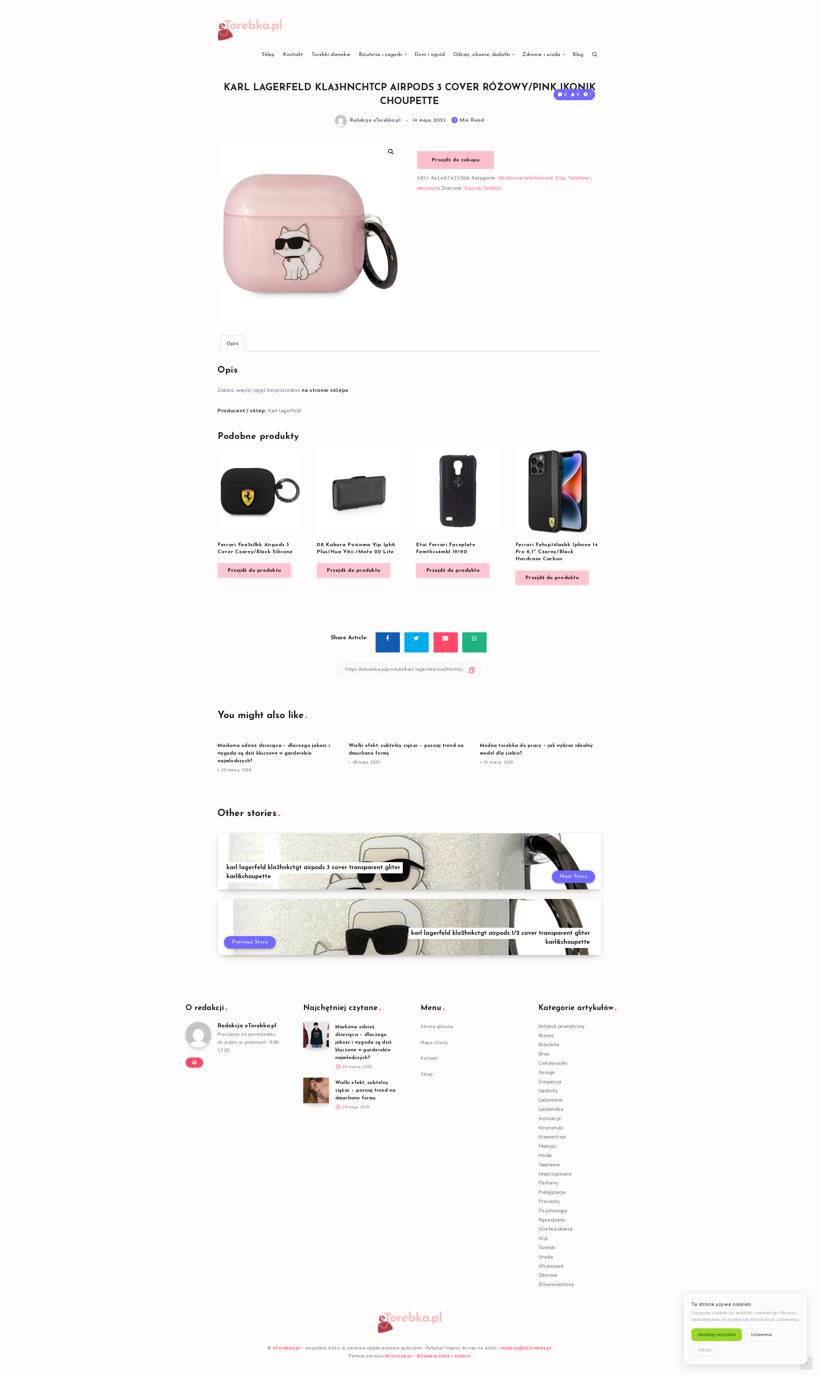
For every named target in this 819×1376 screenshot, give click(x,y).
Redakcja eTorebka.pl (247, 1026)
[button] (391, 152)
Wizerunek (551, 1266)
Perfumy (548, 1182)
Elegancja (549, 1081)
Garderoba (550, 1109)
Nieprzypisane (555, 1174)
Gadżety (548, 1090)
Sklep (268, 54)
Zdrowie (548, 1275)
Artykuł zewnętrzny (561, 1026)
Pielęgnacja (552, 1192)
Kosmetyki (551, 1127)
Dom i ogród (430, 54)
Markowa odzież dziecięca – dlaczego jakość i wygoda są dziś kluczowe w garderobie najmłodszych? (274, 753)
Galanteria (550, 1100)
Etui (560, 178)
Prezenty (549, 1201)
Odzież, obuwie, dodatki (481, 54)
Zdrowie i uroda (541, 54)
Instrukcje (549, 1118)
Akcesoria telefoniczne (525, 178)
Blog (578, 54)
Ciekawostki (553, 1063)
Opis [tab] (233, 343)
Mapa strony (434, 1043)
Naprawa (549, 1164)
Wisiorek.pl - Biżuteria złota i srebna (427, 1356)
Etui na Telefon (483, 188)
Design (546, 1072)
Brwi (543, 1053)
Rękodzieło (551, 1220)
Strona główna (437, 1027)
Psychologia (552, 1210)
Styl (543, 1238)
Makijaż (547, 1146)
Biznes (546, 1035)
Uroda (545, 1256)
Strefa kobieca (555, 1229)
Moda (545, 1155)
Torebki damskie (331, 54)
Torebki (547, 1247)
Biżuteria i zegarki (380, 54)
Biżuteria (548, 1044)
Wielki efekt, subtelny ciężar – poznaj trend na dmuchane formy (365, 1091)
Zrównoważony (556, 1284)
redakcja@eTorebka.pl (525, 1348)
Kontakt (293, 54)
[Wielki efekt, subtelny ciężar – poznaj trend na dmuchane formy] (316, 1090)
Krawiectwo (552, 1136)
